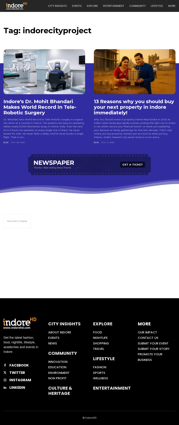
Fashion (99, 367)
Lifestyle (104, 359)
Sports (99, 373)
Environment (59, 373)
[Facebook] (5, 365)
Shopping (101, 343)
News (52, 343)
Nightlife (100, 338)
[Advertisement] (89, 271)
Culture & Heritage (60, 390)
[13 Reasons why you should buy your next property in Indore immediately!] (135, 71)
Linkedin (17, 387)
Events (53, 338)
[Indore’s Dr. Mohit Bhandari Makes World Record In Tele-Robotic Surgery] (44, 71)
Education (57, 367)
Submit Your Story (154, 349)
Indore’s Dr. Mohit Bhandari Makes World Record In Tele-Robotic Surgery (39, 107)
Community (62, 353)
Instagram (20, 380)
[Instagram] (5, 380)
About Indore (59, 332)
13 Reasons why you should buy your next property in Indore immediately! (134, 107)
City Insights (64, 324)
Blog (6, 142)
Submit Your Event (153, 343)
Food (97, 332)
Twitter (17, 373)
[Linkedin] (5, 387)
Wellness (100, 378)
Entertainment (112, 388)
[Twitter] (5, 372)
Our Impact (147, 332)
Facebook (19, 365)
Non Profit (57, 378)
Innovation (57, 362)
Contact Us (148, 338)
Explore (102, 324)
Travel (98, 349)
